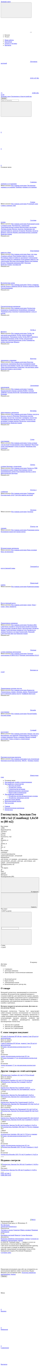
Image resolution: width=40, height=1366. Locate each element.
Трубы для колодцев (25, 338)
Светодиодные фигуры (8, 633)
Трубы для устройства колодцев (26, 365)
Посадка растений (15, 785)
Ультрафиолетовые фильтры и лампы (13, 419)
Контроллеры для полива (28, 227)
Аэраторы (18, 417)
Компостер (30, 690)
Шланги (16, 342)
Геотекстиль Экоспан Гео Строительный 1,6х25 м (17, 1102)
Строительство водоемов (17, 789)
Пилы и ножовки (19, 737)
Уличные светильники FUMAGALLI (17, 654)
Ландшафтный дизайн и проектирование (18, 782)
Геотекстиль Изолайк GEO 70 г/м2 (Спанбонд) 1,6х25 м (19, 1154)
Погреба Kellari (6, 715)
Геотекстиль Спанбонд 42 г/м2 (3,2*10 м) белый (17, 1080)
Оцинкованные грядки (8, 471)
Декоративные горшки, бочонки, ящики (14, 692)
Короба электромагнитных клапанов (25, 232)
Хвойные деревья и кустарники (26, 187)
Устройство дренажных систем (19, 798)
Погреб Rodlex (32, 713)
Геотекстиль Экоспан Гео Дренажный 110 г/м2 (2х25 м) (19, 1109)
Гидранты (22, 231)
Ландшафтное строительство (14, 784)
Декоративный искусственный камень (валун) (19, 692)
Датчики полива (6, 229)
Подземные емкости (7, 257)
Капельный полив (33, 224)
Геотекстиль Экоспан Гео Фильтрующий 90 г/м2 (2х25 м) (20, 1118)
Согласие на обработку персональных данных (19, 1239)
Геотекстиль (31, 308)
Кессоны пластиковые (17, 261)
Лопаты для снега (33, 733)
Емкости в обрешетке (14, 259)
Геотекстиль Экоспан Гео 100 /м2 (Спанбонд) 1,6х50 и (19, 1170)
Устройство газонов (15, 787)
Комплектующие (6, 234)
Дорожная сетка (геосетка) (9, 311)
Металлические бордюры (9, 473)
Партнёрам (8, 42)
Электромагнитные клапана (10, 227)
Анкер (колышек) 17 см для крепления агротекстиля (18, 1065)
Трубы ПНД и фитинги (30, 337)
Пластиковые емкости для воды (23, 256)
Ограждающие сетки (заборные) (20, 444)
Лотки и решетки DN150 (14, 286)
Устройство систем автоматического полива (23, 796)
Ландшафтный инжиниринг (14, 794)
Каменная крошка (33, 586)
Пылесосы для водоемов (27, 421)
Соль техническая (33, 759)
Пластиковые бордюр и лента (26, 471)
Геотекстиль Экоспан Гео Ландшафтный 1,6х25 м (17, 1095)
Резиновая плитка (33, 530)
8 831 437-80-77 (6, 1173)
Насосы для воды (17, 229)
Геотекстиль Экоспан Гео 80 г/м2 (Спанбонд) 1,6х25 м (19, 1125)
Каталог (4, 98)
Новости (17, 1235)
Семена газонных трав (8, 205)
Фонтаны (16, 416)
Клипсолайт (24, 632)
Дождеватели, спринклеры (20, 225)
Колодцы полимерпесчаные (26, 364)
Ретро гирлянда (9, 626)
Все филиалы (5, 1225)
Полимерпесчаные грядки (9, 470)
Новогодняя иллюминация (17, 792)
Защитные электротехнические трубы (13, 340)
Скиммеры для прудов (29, 417)
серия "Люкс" (31, 605)
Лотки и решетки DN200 (31, 286)
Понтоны (27, 263)
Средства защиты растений (24, 495)
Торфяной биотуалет (28, 693)
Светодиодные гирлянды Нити (11, 628)
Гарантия (16, 1230)
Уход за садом (9, 803)
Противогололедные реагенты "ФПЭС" (14, 760)
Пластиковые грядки (25, 470)
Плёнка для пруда (33, 414)
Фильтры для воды (32, 231)
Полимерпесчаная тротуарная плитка (13, 531)
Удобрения (30, 493)
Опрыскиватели (24, 735)
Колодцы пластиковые (8, 365)
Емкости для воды (12, 231)
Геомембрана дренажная (27, 310)
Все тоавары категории (19, 185)
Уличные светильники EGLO (29, 655)
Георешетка (4, 310)
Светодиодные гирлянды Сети (16, 630)
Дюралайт (31, 632)
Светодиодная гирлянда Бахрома (26, 626)
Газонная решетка (25, 311)
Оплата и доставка (11, 43)
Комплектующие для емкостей (11, 264)
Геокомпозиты (13, 310)
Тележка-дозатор (33, 760)
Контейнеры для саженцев (9, 735)
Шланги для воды (7, 232)
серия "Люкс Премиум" (9, 606)
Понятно (4, 1276)
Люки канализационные (9, 367)
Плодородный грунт (7, 495)
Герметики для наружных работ (27, 367)
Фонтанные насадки (26, 416)
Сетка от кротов (19, 446)
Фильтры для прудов (7, 417)
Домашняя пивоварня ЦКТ (15, 263)
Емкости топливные (21, 257)
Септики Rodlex (22, 391)
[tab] (20, 964)
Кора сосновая (32, 550)
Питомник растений (7, 1235)
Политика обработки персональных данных (15, 1238)
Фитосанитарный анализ (13, 801)
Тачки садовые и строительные (19, 739)
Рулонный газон (32, 204)
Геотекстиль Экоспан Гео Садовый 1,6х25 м (15, 1087)
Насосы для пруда (7, 416)
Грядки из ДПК (32, 468)
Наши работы (9, 40)
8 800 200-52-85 (6, 1175)
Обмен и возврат (25, 1230)
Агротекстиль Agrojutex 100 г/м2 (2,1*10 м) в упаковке (19, 1134)
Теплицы (30, 511)
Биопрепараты (5, 423)
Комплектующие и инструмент (11, 369)
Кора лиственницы (7, 552)
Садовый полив (6, 225)
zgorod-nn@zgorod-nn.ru (9, 1226)
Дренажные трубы (16, 337)
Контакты (8, 45)
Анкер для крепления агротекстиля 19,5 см (15, 1056)
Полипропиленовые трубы (10, 338)
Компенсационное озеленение (19, 791)
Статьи (23, 1235)
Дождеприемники (7, 288)
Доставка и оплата (7, 1230)
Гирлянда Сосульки (12, 632)
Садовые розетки (13, 421)
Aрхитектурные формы (12, 799)
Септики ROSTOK (13, 392)
